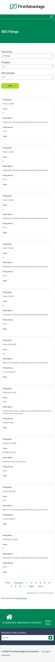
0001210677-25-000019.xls (12, 576)
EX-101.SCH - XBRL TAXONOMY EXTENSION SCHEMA (15, 381)
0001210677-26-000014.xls (12, 237)
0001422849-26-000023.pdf (7, 480)
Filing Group (6, 52)
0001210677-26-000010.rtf (9, 141)
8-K (4, 353)
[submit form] (50, 638)
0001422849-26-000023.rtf (9, 480)
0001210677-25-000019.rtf (9, 576)
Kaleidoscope (21, 598)
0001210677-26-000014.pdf (7, 237)
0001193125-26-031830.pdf (7, 528)
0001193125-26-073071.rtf (9, 381)
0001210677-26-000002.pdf (7, 333)
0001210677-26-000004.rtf (9, 285)
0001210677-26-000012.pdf (7, 189)
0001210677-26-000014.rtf (9, 237)
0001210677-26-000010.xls (12, 141)
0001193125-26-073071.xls (12, 381)
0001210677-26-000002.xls (12, 333)
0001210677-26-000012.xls (12, 189)
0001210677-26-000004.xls (12, 285)
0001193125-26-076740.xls (12, 432)
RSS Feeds (22, 622)
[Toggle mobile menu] (51, 17)
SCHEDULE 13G (9, 452)
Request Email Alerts (13, 632)
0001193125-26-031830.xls (12, 528)
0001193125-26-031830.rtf (9, 528)
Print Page (48, 623)
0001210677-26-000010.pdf (7, 141)
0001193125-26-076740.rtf (9, 432)
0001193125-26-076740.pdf (7, 432)
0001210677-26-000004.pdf (7, 285)
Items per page (7, 73)
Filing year (5, 62)
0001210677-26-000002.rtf (9, 333)
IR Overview (9, 622)
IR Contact (35, 622)
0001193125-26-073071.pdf (7, 381)
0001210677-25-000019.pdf (7, 576)
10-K (4, 402)
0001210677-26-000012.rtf (9, 189)
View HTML (4, 141)
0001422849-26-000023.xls (12, 480)
